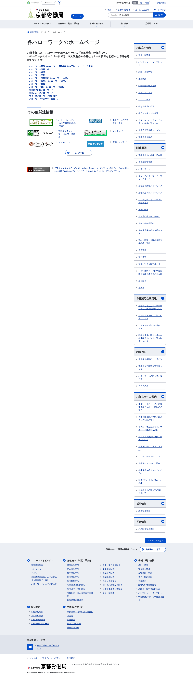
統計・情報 (143, 565)
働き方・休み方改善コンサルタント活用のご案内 (150, 428)
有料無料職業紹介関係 (112, 585)
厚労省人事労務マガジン (149, 130)
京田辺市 (142, 281)
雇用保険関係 (73, 577)
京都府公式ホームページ (149, 216)
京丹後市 (142, 257)
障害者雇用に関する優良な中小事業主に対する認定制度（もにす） (150, 338)
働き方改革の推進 (146, 106)
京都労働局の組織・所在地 (150, 155)
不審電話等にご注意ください (150, 448)
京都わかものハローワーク (150, 193)
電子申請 (142, 79)
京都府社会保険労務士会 (149, 264)
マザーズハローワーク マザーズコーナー (150, 177)
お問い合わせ (124, 10)
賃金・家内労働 (145, 577)
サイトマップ (160, 10)
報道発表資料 (37, 565)
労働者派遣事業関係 (76, 585)
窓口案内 (35, 607)
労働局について (75, 607)
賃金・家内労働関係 (111, 565)
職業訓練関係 (108, 577)
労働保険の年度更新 (147, 85)
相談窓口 (141, 352)
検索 (160, 15)
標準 (134, 3)
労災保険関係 (73, 573)
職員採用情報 (144, 511)
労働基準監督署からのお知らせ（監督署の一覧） (44, 578)
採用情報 (141, 503)
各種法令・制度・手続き (79, 560)
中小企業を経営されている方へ (150, 471)
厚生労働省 (161, 3)
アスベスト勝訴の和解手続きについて (150, 438)
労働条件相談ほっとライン (150, 359)
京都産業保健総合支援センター (150, 231)
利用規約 (71, 658)
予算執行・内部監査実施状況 (80, 612)
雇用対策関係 (73, 581)
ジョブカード (144, 99)
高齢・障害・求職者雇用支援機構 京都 (150, 241)
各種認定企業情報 (146, 298)
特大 (147, 3)
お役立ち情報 (144, 47)
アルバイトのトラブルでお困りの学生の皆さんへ (150, 121)
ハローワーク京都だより (149, 456)
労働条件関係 (73, 565)
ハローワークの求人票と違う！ (150, 377)
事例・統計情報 (146, 560)
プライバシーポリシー (52, 658)
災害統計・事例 (145, 573)
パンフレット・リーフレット (150, 63)
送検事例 (142, 581)
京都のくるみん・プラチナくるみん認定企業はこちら (150, 307)
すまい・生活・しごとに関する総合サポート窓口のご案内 (150, 407)
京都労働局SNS (145, 137)
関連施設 (71, 619)
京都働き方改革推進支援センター (150, 367)
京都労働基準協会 (146, 223)
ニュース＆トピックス (42, 560)
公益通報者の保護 (75, 600)
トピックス (36, 569)
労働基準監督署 (145, 162)
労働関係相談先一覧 (40, 623)
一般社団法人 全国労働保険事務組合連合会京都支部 (150, 272)
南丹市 (141, 288)
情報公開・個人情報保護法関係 (80, 594)
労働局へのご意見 (153, 549)
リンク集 (33, 658)
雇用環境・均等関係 (76, 589)
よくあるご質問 (142, 10)
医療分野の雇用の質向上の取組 (150, 481)
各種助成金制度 (109, 581)
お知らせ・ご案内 (146, 396)
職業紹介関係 (108, 573)
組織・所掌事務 (74, 623)
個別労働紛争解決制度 (112, 589)
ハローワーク (144, 169)
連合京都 (142, 250)
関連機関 (141, 147)
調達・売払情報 (145, 72)
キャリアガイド (145, 92)
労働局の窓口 (37, 612)
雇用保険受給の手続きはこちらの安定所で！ (150, 418)
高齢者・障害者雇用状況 (149, 589)
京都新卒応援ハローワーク (150, 186)
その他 (70, 616)
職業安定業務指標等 (147, 585)
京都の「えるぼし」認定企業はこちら (150, 317)
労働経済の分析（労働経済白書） (151, 598)
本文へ (110, 10)
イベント (35, 573)
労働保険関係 (108, 569)
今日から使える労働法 (148, 113)
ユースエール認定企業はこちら (150, 327)
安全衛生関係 (73, 569)
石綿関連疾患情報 (146, 529)
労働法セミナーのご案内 (149, 463)
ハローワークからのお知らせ (44, 584)
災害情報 (141, 521)
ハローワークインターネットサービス (150, 201)
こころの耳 (143, 386)
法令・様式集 (144, 55)
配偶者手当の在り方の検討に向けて (150, 491)
